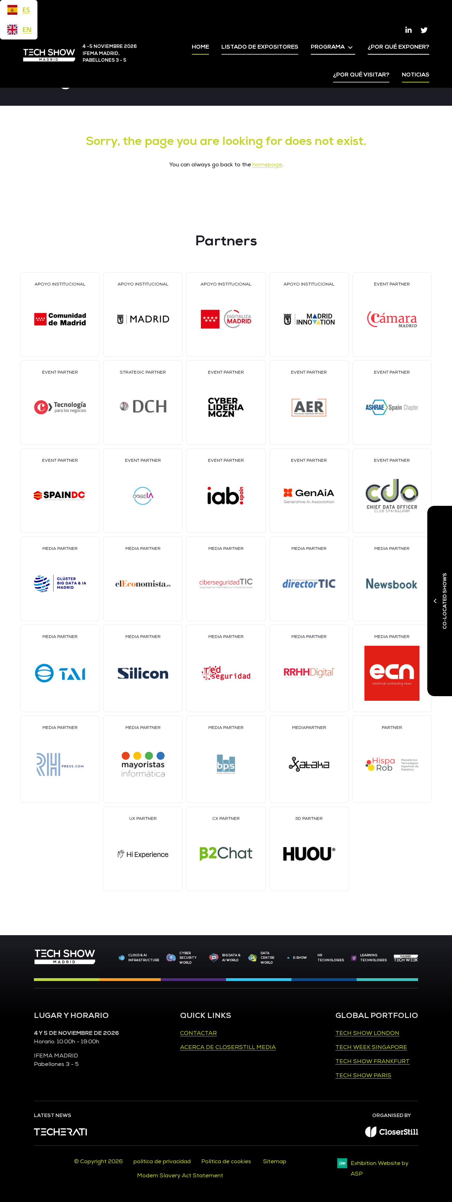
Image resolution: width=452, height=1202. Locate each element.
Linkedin (408, 30)
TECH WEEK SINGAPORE (371, 1047)
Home (200, 46)
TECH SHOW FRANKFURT (372, 1061)
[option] (18, 29)
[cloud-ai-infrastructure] (122, 958)
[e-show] (288, 958)
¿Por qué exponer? (398, 46)
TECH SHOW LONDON (367, 1033)
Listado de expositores (259, 46)
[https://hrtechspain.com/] (354, 958)
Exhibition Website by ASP (380, 1168)
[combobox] (18, 10)
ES (26, 9)
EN (26, 29)
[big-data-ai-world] (214, 958)
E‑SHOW (300, 958)
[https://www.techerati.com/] (60, 1133)
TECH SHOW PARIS (363, 1075)
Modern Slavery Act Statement (180, 1175)
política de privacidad (162, 1161)
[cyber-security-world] (171, 958)
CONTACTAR (198, 1033)
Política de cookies (226, 1161)
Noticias (415, 74)
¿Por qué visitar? (361, 74)
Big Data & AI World (231, 957)
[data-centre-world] (252, 958)
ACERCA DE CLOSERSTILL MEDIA (228, 1047)
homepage (267, 164)
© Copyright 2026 (98, 1161)
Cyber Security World (188, 958)
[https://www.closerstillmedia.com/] (391, 1135)
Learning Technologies (373, 957)
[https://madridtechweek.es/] (406, 958)
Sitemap (274, 1161)
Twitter (424, 30)
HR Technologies (330, 957)
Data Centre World (267, 958)
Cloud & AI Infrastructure (143, 957)
